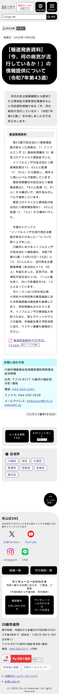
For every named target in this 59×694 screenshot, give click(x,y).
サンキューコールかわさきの (42, 605)
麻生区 (12, 474)
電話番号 (17, 605)
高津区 (12, 468)
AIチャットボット (42, 436)
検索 (53, 17)
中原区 (37, 461)
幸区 (25, 461)
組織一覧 (15, 570)
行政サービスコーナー (36, 667)
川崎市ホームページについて (21, 676)
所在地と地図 (11, 667)
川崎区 (12, 461)
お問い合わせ (12, 681)
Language (40, 10)
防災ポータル (25, 6)
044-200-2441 (23, 389)
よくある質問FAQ (17, 436)
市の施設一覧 (43, 570)
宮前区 (26, 468)
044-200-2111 (19, 648)
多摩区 (40, 468)
